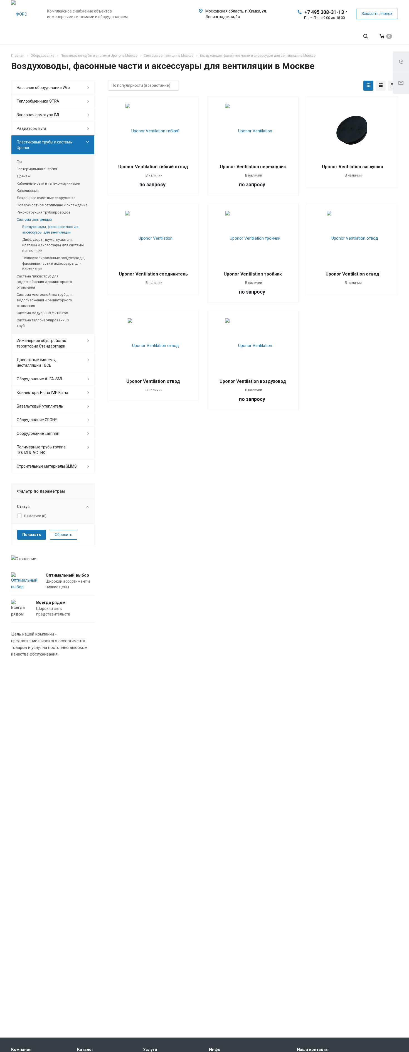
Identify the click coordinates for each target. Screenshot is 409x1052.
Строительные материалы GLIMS (47, 466)
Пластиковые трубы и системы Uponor (45, 145)
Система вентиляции (34, 219)
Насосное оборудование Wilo (43, 87)
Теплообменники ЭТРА (38, 101)
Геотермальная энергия (37, 169)
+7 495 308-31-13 (324, 12)
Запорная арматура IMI (38, 115)
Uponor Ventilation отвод (352, 274)
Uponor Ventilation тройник (253, 274)
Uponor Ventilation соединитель (153, 274)
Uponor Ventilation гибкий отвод (153, 166)
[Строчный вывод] (381, 86)
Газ (19, 162)
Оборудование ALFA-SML (40, 379)
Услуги (150, 1049)
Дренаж (23, 176)
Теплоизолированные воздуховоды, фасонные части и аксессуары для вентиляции (53, 263)
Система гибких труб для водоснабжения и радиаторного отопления (44, 281)
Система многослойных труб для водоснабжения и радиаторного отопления (45, 300)
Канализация (28, 190)
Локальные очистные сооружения (46, 198)
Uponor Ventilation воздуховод (253, 381)
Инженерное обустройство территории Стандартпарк (41, 343)
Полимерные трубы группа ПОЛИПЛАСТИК (41, 450)
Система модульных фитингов (42, 313)
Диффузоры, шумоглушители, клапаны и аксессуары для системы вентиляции (53, 245)
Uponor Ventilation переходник (253, 166)
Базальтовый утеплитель (40, 406)
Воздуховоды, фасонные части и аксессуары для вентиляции (50, 229)
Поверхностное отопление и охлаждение (52, 205)
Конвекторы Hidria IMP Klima (42, 392)
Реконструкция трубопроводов (44, 212)
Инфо (214, 1049)
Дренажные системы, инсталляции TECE (36, 363)
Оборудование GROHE (37, 420)
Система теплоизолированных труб (43, 323)
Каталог (85, 1049)
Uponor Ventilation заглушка (352, 166)
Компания (21, 1049)
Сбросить (63, 534)
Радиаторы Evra (31, 128)
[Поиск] (366, 36)
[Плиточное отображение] (368, 86)
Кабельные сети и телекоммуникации (48, 183)
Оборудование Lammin (38, 433)
